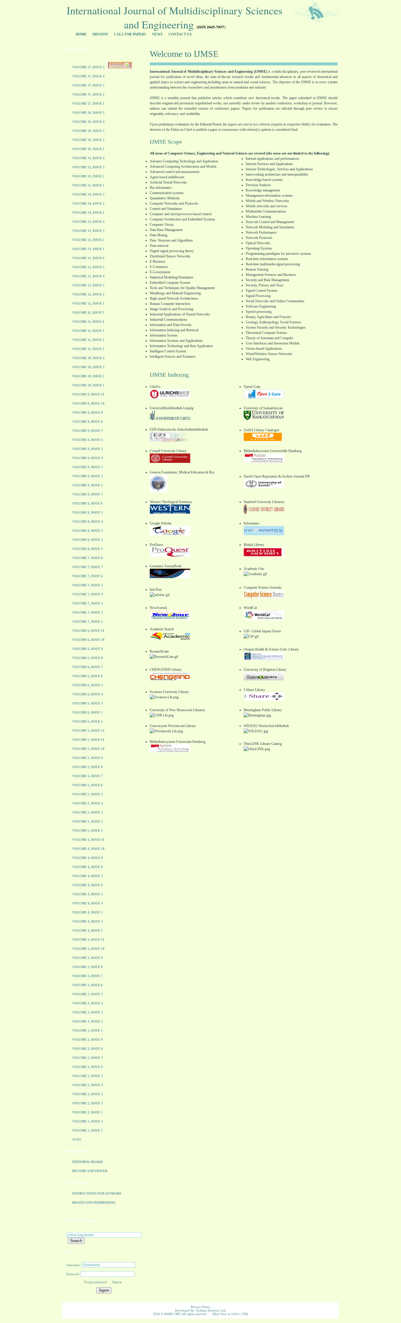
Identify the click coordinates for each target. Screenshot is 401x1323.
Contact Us (180, 34)
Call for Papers (130, 34)
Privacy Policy (200, 1307)
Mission (100, 34)
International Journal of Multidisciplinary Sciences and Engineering (174, 16)
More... (78, 1139)
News (157, 34)
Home (81, 34)
